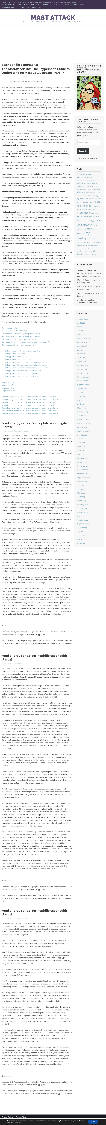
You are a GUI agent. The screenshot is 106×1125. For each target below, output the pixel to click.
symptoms (91, 248)
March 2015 (81, 501)
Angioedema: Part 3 (9, 388)
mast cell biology (85, 220)
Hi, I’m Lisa (12, 2)
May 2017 (81, 400)
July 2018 (80, 350)
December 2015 (83, 466)
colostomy (80, 189)
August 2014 (82, 528)
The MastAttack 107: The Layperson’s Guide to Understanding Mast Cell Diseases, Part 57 (36, 71)
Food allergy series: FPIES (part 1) (14, 354)
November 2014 (83, 516)
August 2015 (82, 481)
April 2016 (81, 450)
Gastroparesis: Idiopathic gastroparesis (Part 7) (19, 345)
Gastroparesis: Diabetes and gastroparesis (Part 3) (21, 334)
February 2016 (82, 458)
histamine (89, 198)
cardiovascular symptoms (90, 186)
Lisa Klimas (8, 77)
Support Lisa (36, 7)
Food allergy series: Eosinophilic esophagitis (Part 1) (21, 371)
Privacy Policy (7, 1117)
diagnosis (82, 192)
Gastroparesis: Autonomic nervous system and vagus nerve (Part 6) (27, 342)
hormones (96, 198)
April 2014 (81, 543)
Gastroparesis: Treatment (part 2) (14, 331)
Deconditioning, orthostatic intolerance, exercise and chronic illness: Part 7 (30, 414)
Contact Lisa (24, 7)
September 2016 (83, 431)
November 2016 (83, 423)
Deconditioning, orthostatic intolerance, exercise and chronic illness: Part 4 (30, 405)
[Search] (102, 5)
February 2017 (82, 412)
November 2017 (83, 377)
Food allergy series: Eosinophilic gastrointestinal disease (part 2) (26, 365)
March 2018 (81, 362)
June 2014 (81, 536)
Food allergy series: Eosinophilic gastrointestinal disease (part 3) (26, 368)
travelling (80, 254)
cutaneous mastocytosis (92, 189)
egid (88, 192)
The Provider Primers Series (11, 5)
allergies (89, 177)
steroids (79, 248)
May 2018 (81, 354)
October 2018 (82, 342)
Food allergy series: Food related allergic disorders (21, 351)
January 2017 (82, 416)
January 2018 (82, 369)
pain (85, 242)
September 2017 (83, 385)
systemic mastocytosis (87, 251)
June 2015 (81, 489)
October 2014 (82, 520)
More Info (18, 1123)
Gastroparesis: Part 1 (9, 328)
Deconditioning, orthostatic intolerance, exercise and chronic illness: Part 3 (30, 402)
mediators (90, 229)
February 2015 (82, 505)
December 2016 (83, 420)
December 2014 (83, 512)
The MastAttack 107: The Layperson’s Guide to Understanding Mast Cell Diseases (47, 2)
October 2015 (82, 474)
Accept (93, 1122)
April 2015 (81, 497)
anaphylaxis (82, 180)
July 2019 (80, 331)
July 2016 (80, 439)
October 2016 (82, 427)
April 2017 (81, 404)
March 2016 (81, 454)
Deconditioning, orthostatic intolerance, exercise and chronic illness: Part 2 (30, 400)
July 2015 (80, 485)
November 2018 (83, 338)
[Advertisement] (53, 41)
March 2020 (81, 327)
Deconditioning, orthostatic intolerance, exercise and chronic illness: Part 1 (29, 397)
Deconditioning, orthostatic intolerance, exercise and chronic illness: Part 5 (30, 408)
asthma (88, 183)
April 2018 (81, 358)
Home (4, 2)
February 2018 (82, 365)
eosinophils (93, 192)
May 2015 (81, 493)
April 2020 (81, 323)
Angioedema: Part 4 (9, 391)
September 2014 (83, 524)
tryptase (94, 254)
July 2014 (80, 532)
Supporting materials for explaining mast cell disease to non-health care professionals (89, 273)
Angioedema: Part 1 (9, 382)
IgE (94, 202)
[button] (50, 4)
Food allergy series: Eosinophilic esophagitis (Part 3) (21, 376)
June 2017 (81, 396)
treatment (88, 254)
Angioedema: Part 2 (9, 385)
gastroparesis (87, 195)
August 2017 (82, 389)
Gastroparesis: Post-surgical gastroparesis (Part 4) (21, 336)
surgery (84, 248)
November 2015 (83, 470)
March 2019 (81, 335)
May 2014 (81, 539)
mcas (84, 229)
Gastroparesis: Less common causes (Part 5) (19, 339)
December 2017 (83, 373)
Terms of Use (21, 1117)
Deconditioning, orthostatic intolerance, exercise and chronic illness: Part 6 (30, 411)
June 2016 (81, 443)
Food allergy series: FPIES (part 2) (14, 357)
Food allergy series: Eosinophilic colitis (16, 359)
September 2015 (83, 478)
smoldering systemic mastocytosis (87, 245)
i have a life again (96, 206)
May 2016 (81, 447)
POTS (89, 242)
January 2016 (82, 462)
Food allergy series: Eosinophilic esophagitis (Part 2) (21, 373)
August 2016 (82, 435)
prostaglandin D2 (96, 242)
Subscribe (83, 151)
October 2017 (82, 381)
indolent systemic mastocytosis (86, 209)
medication (81, 233)
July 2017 (80, 393)
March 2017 (81, 408)
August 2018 (82, 346)
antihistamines (81, 183)
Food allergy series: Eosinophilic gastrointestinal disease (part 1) (26, 362)
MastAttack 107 (85, 212)
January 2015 (82, 508)
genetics (94, 195)
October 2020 (82, 319)
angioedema (92, 180)
